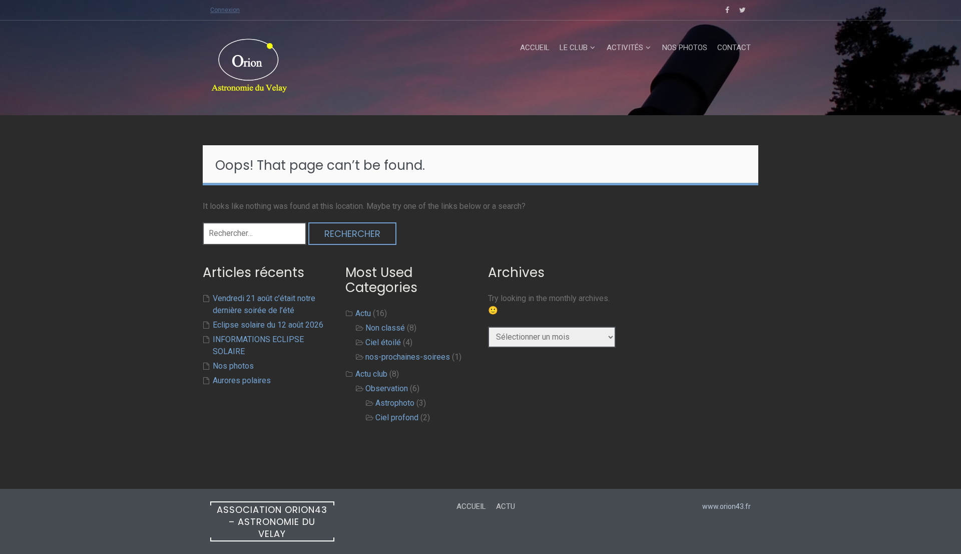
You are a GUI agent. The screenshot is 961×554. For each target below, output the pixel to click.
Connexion (225, 10)
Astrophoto (394, 403)
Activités (625, 47)
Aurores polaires (242, 380)
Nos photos (684, 47)
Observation (386, 388)
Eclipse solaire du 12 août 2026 (268, 325)
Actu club (371, 374)
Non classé (385, 328)
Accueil (535, 47)
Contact (734, 47)
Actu (363, 313)
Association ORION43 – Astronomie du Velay (272, 521)
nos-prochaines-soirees (407, 357)
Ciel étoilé (383, 342)
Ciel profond (396, 417)
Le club (574, 47)
